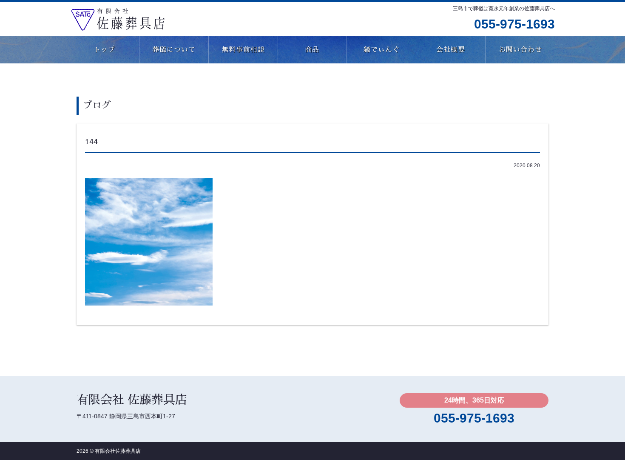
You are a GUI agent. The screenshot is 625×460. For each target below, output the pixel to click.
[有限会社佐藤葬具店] (117, 17)
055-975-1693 (514, 24)
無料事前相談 (243, 49)
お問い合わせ (520, 49)
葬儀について (174, 49)
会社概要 (450, 49)
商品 (312, 49)
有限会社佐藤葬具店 (118, 451)
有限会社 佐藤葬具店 (132, 400)
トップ (104, 49)
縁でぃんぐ (382, 49)
